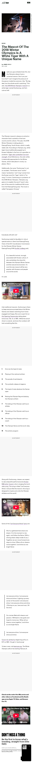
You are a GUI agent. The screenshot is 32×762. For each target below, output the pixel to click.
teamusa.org (18, 646)
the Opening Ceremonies (10, 316)
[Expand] (23, 746)
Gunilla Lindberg (20, 248)
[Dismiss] (29, 746)
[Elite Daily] (5, 3)
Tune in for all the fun (8, 639)
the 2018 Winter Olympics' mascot (16, 85)
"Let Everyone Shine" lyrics (18, 523)
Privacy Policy (10, 751)
